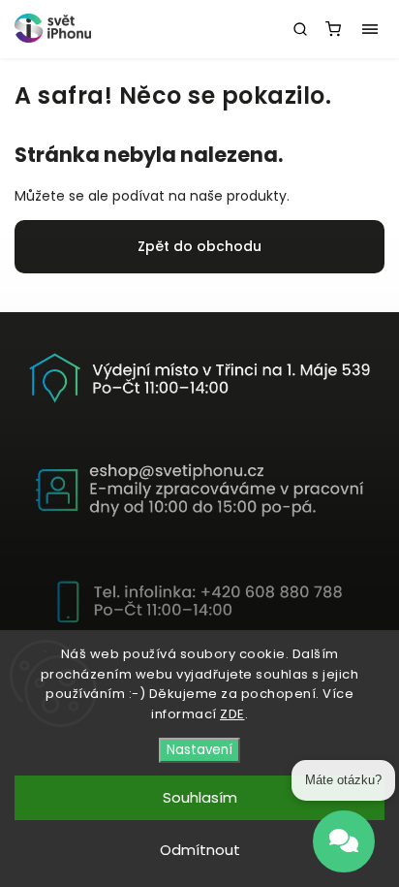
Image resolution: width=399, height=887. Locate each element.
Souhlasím (200, 797)
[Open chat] (344, 841)
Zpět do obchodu (199, 246)
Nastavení (199, 750)
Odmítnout (200, 849)
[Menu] (370, 29)
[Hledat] (300, 29)
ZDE (232, 714)
